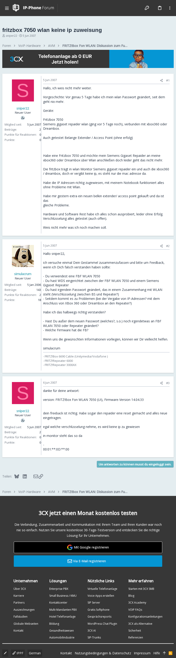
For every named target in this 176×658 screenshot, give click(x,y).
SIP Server (94, 603)
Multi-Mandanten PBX (63, 610)
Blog (131, 596)
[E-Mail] (33, 476)
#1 (168, 80)
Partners (19, 603)
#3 (168, 383)
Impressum (142, 653)
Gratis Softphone (99, 610)
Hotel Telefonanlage (62, 617)
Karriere (19, 596)
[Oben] (164, 653)
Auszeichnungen (24, 610)
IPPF (19, 653)
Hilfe (156, 653)
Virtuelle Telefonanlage (102, 589)
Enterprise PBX (58, 589)
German (35, 653)
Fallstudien (21, 617)
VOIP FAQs (135, 610)
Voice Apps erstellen (101, 596)
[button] (6, 8)
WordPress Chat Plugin (102, 624)
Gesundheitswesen (61, 631)
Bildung (54, 624)
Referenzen (135, 637)
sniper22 (11, 36)
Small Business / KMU (63, 596)
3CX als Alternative (140, 624)
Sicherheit (134, 631)
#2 (168, 246)
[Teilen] (161, 80)
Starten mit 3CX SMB (141, 589)
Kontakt (18, 631)
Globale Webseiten (26, 624)
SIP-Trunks (94, 637)
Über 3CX (20, 589)
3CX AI (92, 631)
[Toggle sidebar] (170, 8)
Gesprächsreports (99, 617)
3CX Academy (137, 603)
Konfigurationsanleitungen (145, 617)
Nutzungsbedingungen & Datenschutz (103, 653)
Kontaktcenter (58, 603)
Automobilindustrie (61, 637)
